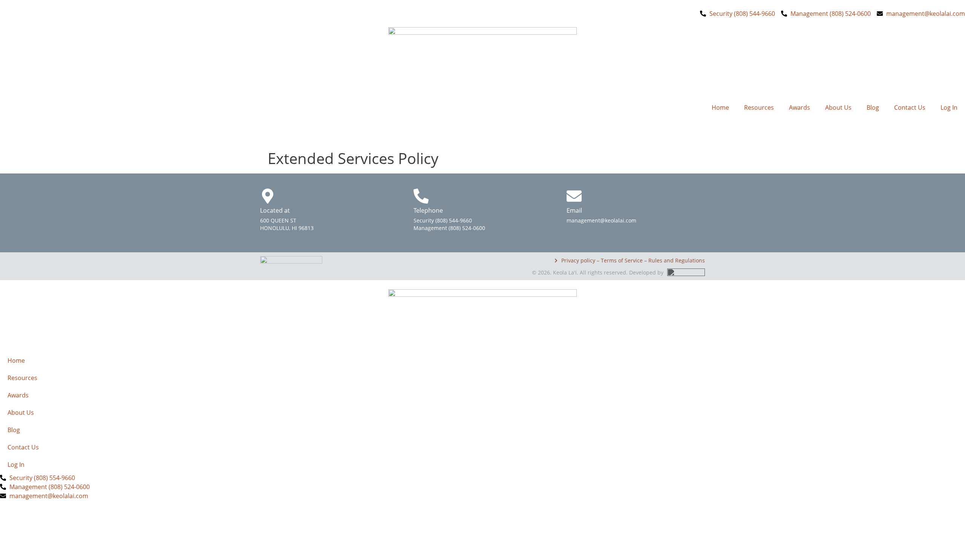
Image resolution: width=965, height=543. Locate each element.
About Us (838, 107)
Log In (948, 107)
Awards (799, 107)
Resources (759, 107)
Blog (873, 107)
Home (720, 107)
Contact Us (909, 107)
